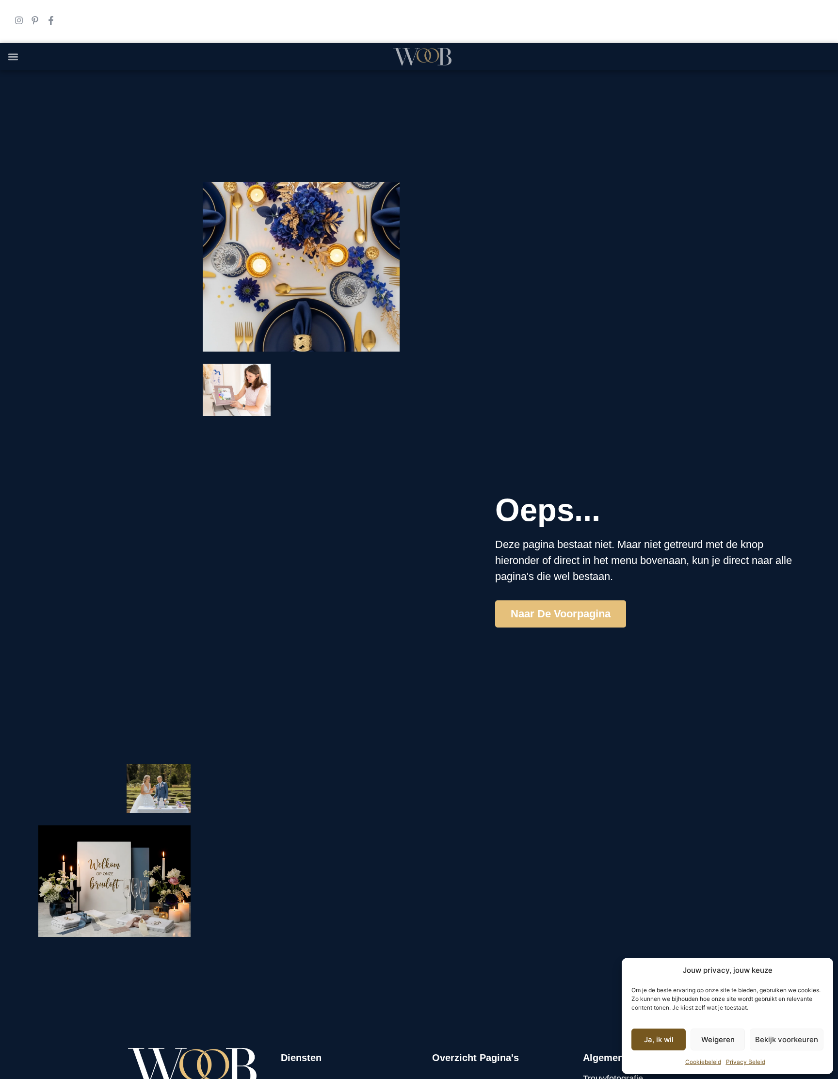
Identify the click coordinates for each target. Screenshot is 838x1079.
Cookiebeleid (703, 1061)
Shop (499, 106)
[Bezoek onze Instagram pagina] (19, 20)
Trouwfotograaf (268, 106)
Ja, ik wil (659, 1039)
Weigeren (718, 1039)
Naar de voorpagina (561, 614)
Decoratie (392, 106)
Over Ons (574, 106)
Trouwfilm (337, 106)
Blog (531, 106)
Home (210, 106)
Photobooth (451, 106)
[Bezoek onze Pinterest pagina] (35, 20)
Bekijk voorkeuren (786, 1039)
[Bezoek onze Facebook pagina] (51, 20)
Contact (624, 106)
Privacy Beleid (745, 1061)
